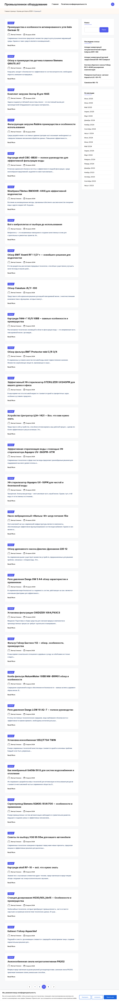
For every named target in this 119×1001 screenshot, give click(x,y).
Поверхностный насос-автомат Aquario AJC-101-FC (96, 76)
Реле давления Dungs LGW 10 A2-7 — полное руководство (40, 709)
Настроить (85, 997)
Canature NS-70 (91, 82)
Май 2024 (88, 146)
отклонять (97, 997)
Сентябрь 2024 (90, 129)
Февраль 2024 (89, 159)
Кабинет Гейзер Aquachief (22, 931)
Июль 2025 (88, 99)
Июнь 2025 (88, 103)
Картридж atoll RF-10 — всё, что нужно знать (33, 867)
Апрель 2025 (89, 112)
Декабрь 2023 (89, 168)
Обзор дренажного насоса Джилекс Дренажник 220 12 (37, 548)
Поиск (86, 23)
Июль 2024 (88, 138)
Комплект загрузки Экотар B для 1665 (28, 93)
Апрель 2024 (89, 151)
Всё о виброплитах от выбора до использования (35, 224)
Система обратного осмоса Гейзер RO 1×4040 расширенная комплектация (97, 67)
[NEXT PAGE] (54, 987)
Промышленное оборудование (26, 4)
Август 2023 (89, 185)
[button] (30, 987)
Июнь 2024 (88, 142)
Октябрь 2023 (89, 177)
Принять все (110, 997)
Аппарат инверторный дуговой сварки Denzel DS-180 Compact (97, 58)
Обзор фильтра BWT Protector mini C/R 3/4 (32, 351)
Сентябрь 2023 (90, 181)
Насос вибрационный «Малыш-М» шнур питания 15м (38, 515)
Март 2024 (88, 155)
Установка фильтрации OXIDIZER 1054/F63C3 (34, 612)
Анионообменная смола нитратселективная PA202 (36, 961)
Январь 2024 (89, 164)
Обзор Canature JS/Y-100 (22, 288)
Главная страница (10, 11)
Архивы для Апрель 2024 (25, 11)
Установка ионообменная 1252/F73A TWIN (32, 740)
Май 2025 (88, 107)
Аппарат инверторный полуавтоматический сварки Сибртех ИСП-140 (95, 49)
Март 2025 (88, 116)
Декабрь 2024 (89, 120)
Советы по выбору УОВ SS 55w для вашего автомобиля (39, 837)
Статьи (11, 23)
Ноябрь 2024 (89, 125)
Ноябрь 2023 (89, 172)
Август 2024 (89, 133)
